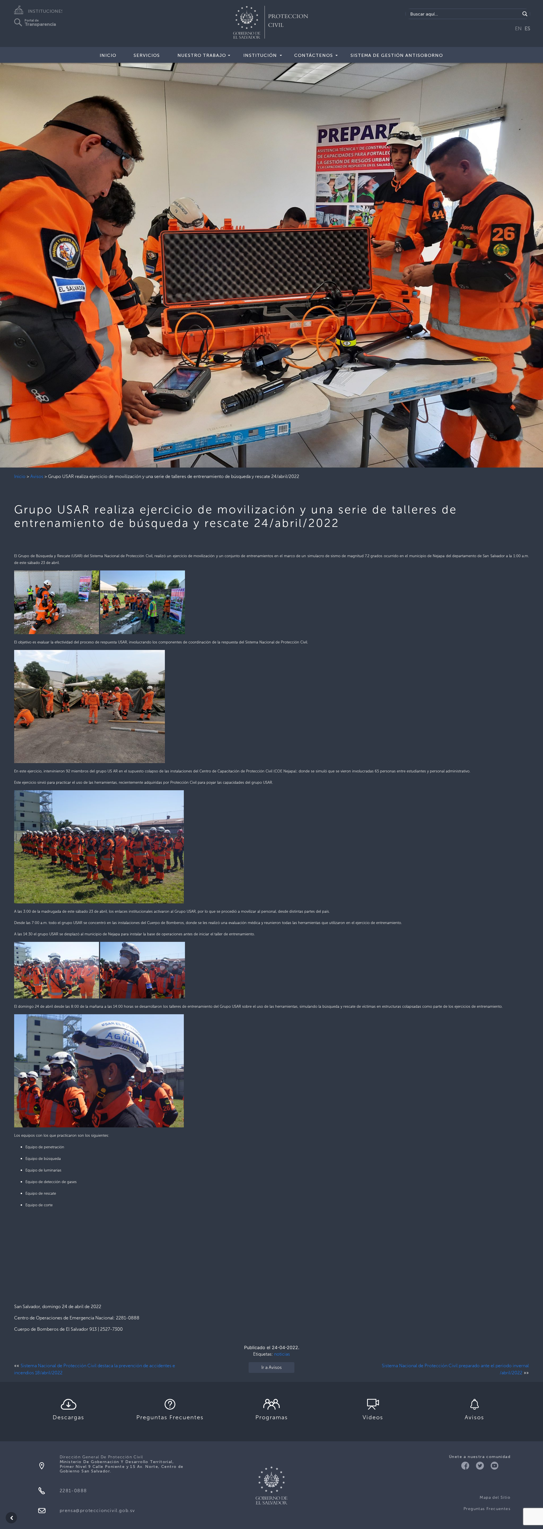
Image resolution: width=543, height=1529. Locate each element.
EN (518, 28)
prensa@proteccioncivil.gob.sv (97, 1510)
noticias (282, 1354)
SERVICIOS (146, 55)
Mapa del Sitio (495, 1497)
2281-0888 (73, 1490)
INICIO (108, 55)
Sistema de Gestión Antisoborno (396, 55)
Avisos (36, 476)
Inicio (19, 476)
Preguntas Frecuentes (487, 1508)
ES (527, 28)
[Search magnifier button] (525, 14)
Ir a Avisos (271, 1367)
